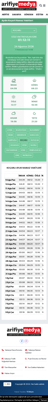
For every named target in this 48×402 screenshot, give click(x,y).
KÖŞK (24, 145)
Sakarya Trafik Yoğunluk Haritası (9, 360)
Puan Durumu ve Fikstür (37, 359)
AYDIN (9, 130)
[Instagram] (26, 341)
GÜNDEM (28, 15)
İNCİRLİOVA (27, 155)
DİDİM (10, 135)
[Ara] (40, 6)
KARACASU (34, 135)
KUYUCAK (35, 140)
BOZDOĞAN (21, 130)
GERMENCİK (21, 135)
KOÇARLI (23, 140)
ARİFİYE (5, 15)
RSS (8, 384)
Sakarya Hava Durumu (13, 350)
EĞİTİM (39, 15)
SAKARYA (16, 15)
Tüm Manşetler (10, 367)
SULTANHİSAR (11, 150)
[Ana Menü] (44, 6)
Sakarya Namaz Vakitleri (33, 351)
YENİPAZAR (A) (35, 150)
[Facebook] (22, 341)
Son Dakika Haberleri (36, 367)
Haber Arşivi (9, 373)
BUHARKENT (35, 130)
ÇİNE (17, 155)
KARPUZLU (12, 140)
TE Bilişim (30, 392)
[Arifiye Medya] (19, 5)
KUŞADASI (15, 145)
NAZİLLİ (33, 145)
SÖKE (23, 150)
